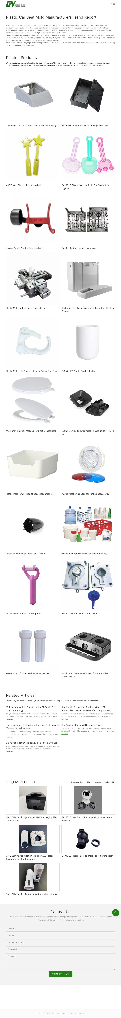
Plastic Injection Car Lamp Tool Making (25, 553)
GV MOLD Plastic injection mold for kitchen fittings (31, 894)
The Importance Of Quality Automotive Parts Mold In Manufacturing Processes (32, 726)
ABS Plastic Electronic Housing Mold (24, 185)
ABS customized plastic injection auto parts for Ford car (87, 432)
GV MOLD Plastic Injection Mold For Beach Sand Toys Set (85, 187)
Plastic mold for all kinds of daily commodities (84, 553)
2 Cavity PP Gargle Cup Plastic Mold (79, 371)
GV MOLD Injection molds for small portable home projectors (86, 819)
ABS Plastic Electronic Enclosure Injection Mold (84, 125)
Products (97, 782)
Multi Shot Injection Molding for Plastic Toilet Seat (31, 431)
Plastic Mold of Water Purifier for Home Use (27, 673)
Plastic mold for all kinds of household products (30, 494)
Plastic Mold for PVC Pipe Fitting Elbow (25, 308)
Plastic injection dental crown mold (78, 248)
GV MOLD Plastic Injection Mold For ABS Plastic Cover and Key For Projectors (29, 857)
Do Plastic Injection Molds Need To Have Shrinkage (31, 743)
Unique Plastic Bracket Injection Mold (24, 248)
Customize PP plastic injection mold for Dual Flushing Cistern (88, 309)
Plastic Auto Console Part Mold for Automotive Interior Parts (84, 675)
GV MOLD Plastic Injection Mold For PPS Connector (87, 856)
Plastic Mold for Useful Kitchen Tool (79, 613)
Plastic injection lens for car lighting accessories (85, 494)
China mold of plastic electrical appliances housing (31, 125)
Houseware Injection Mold (81, 782)
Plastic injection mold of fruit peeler (23, 613)
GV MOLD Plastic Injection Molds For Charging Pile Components (31, 819)
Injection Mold (108, 782)
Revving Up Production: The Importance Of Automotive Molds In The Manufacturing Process (85, 709)
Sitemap (81, 1013)
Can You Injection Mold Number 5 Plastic (81, 725)
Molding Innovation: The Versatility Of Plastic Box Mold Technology (31, 709)
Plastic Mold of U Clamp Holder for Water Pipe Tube (32, 371)
